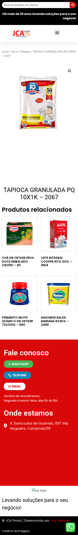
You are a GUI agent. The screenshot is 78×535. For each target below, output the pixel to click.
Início (5, 51)
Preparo (25, 51)
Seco (14, 51)
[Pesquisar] (73, 5)
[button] (57, 32)
